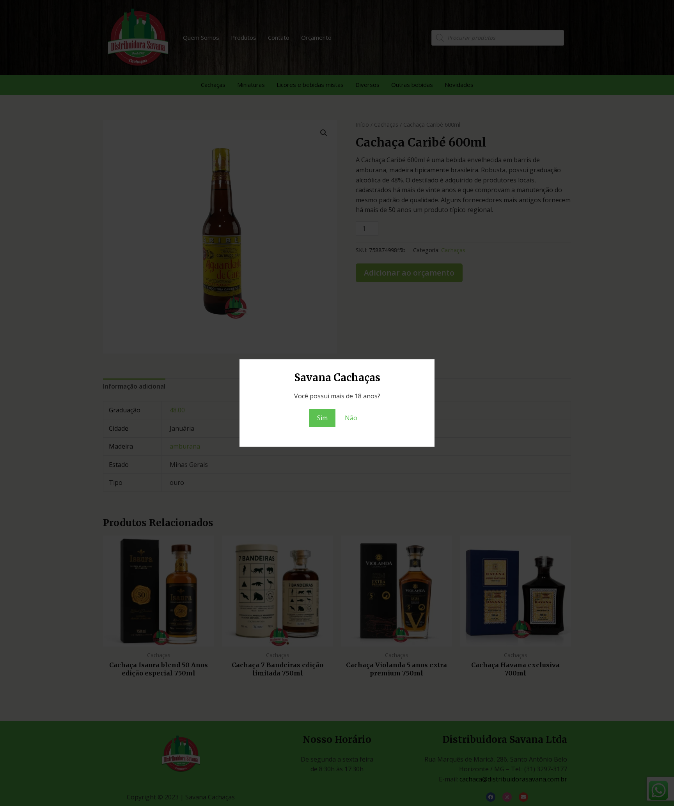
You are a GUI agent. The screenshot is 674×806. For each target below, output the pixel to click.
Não (351, 418)
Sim (322, 418)
